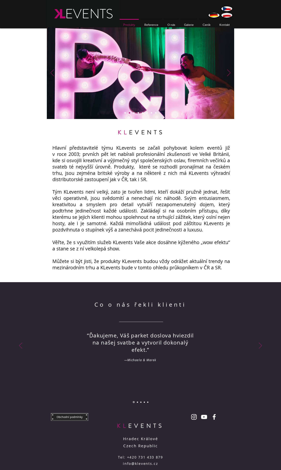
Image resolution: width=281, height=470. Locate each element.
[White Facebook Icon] (214, 417)
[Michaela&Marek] (138, 113)
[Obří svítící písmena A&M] (156, 113)
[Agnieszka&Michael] (147, 402)
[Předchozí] (52, 73)
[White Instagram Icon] (194, 417)
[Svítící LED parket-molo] (151, 113)
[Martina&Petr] (140, 402)
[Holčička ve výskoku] (142, 113)
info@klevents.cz (140, 463)
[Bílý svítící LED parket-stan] (134, 113)
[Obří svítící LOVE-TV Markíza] (125, 113)
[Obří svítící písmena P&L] (129, 113)
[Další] (229, 73)
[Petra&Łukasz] (144, 402)
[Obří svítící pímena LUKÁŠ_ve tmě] (147, 113)
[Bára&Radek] (137, 402)
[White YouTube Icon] (204, 417)
